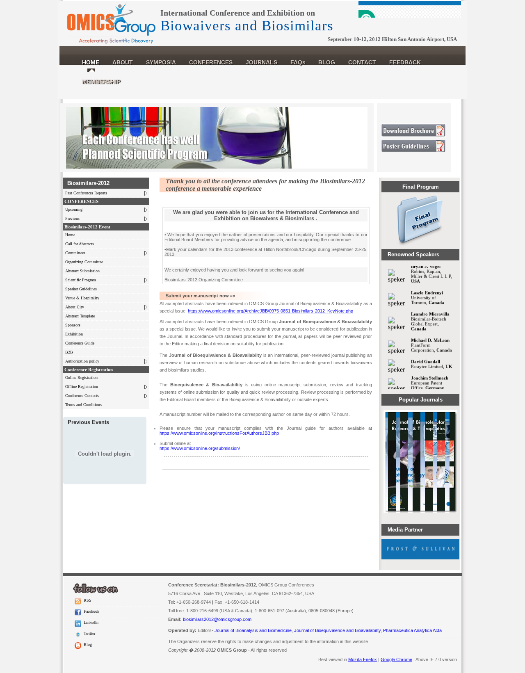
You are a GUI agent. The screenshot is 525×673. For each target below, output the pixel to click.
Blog (86, 644)
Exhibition (74, 334)
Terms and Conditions (83, 404)
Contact (362, 62)
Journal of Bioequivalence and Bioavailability (337, 630)
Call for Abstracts (79, 244)
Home (90, 62)
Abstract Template (80, 316)
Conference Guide (79, 343)
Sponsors (72, 325)
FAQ (297, 62)
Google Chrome (396, 659)
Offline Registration (81, 386)
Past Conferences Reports (86, 193)
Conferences (211, 62)
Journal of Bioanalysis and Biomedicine (253, 630)
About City (74, 307)
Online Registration (81, 377)
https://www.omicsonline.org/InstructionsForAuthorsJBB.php (219, 433)
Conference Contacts (82, 395)
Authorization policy (82, 361)
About (122, 62)
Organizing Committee (84, 262)
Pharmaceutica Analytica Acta (412, 630)
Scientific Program (80, 280)
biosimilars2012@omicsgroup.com (217, 619)
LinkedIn (89, 622)
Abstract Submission (82, 271)
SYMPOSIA (161, 62)
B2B (69, 352)
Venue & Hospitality (82, 298)
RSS (86, 600)
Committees (75, 253)
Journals (261, 62)
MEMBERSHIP (101, 81)
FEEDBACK (405, 62)
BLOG (326, 62)
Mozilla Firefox (362, 659)
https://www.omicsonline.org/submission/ (200, 448)
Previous (72, 218)
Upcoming (73, 209)
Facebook (90, 611)
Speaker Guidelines (81, 289)
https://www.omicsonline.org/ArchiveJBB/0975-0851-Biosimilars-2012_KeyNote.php (270, 310)
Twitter (88, 633)
